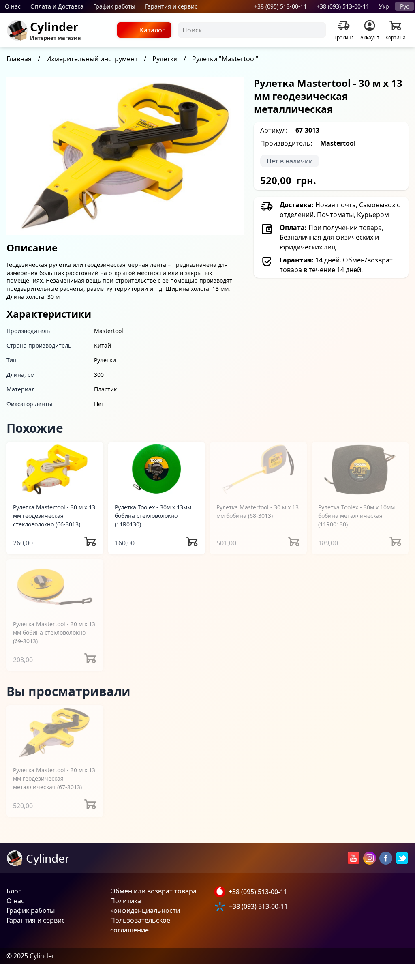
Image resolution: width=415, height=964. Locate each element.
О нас (13, 6)
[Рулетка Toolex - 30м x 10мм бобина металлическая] (360, 469)
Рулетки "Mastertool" (225, 58)
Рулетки (165, 58)
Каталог (152, 30)
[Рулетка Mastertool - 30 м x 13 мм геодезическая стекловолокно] (54, 469)
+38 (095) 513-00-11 (280, 6)
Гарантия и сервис (171, 6)
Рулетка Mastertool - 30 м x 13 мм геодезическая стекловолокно (54, 515)
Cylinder (54, 26)
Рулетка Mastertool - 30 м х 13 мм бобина (257, 511)
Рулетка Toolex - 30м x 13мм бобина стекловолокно (153, 515)
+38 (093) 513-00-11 (343, 6)
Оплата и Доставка (56, 6)
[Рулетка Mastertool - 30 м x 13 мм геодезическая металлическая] (54, 732)
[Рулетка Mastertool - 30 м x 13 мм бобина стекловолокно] (54, 586)
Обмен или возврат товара (153, 891)
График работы (114, 6)
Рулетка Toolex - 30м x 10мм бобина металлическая (356, 515)
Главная (19, 58)
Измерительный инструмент (92, 58)
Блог (13, 891)
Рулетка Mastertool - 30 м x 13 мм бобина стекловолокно (54, 632)
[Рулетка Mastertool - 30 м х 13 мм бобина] (258, 469)
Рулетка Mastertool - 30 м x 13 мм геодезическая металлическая (54, 778)
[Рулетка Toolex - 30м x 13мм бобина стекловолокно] (156, 469)
